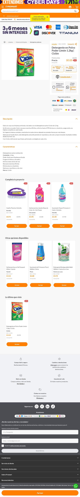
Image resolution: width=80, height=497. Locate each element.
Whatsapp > (40, 398)
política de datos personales (18, 445)
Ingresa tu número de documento (10, 428)
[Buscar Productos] (75, 11)
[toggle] (2, 7)
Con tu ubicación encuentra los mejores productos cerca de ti (38, 18)
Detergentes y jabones (35, 42)
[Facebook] (42, 407)
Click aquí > (54, 365)
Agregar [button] (40, 493)
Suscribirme (40, 451)
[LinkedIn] (47, 406)
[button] (70, 7)
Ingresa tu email (6, 437)
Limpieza (10, 42)
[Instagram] (37, 407)
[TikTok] (53, 406)
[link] (17, 205)
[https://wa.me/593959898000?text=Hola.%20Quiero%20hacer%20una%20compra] (75, 486)
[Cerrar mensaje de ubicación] (47, 17)
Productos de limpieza (21, 42)
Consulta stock (65, 77)
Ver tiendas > (21, 383)
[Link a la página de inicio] (5, 42)
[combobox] (40, 11)
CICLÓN (54, 44)
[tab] (40, 119)
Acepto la (15, 445)
